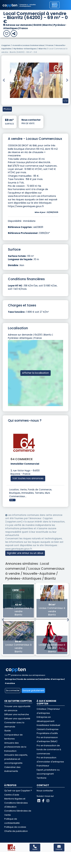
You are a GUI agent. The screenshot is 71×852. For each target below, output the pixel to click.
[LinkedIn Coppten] (39, 800)
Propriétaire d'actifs (47, 733)
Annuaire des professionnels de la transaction (15, 747)
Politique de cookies (15, 827)
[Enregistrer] (6, 33)
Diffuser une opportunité (17, 718)
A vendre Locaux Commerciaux (29, 45)
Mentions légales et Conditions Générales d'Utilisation (16, 802)
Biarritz (43, 48)
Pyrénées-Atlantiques (25, 48)
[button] (3, 80)
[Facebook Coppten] (43, 800)
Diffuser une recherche (16, 714)
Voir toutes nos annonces (27, 478)
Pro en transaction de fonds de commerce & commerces (49, 749)
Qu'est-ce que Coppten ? (18, 790)
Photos (7, 109)
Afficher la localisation (35, 373)
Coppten (5, 45)
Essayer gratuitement (33, 690)
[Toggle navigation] (54, 5)
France (50, 45)
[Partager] (14, 33)
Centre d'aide (11, 794)
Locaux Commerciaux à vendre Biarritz (18, 609)
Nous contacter (45, 790)
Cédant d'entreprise (47, 729)
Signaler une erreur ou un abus (25, 553)
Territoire (41, 777)
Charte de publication (16, 831)
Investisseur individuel (48, 725)
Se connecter (12, 690)
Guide (7, 730)
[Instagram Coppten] (48, 800)
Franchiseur (43, 765)
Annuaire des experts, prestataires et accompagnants (16, 759)
